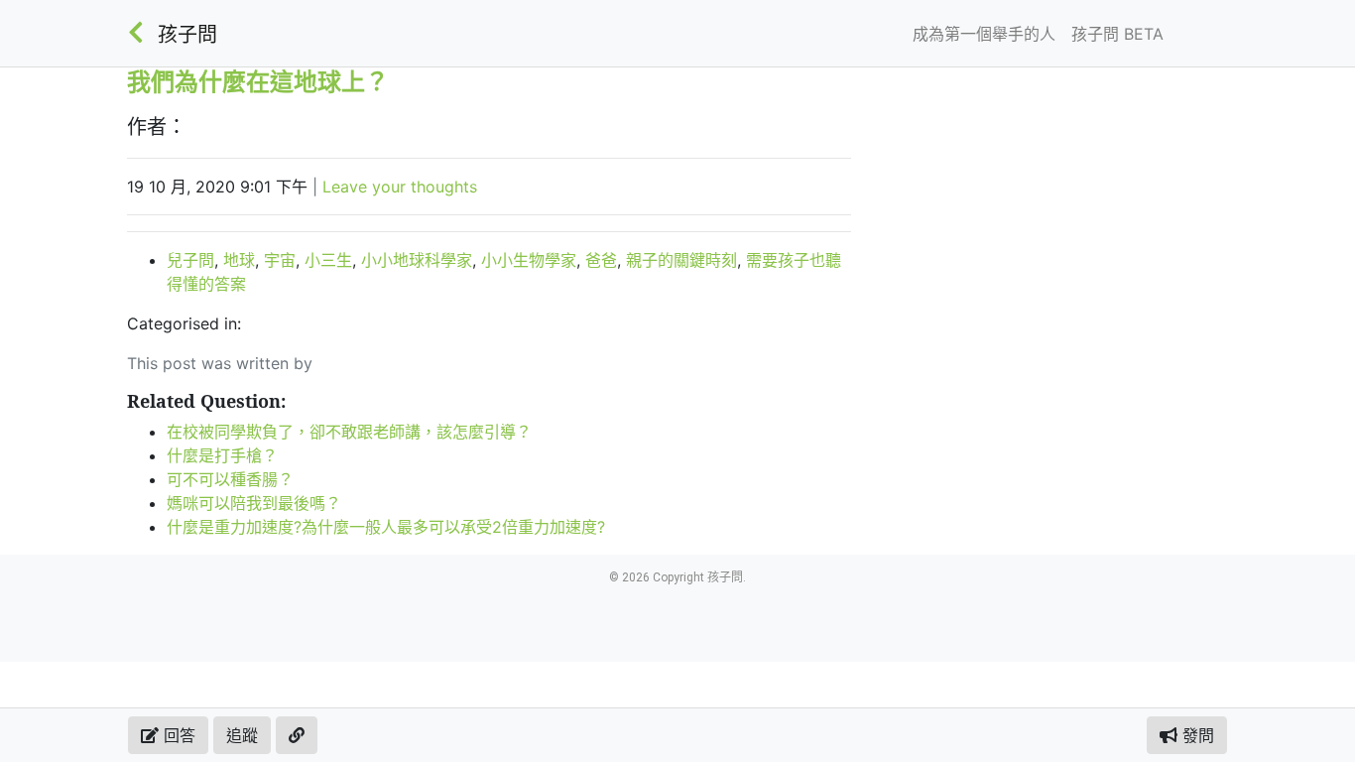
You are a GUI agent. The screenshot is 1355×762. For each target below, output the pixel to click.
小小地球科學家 (416, 260)
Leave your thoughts (399, 186)
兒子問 (190, 260)
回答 (177, 735)
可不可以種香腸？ (230, 479)
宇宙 (280, 260)
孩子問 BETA (1117, 34)
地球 (239, 260)
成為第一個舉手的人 (984, 34)
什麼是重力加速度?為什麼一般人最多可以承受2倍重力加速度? (386, 527)
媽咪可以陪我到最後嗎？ (254, 503)
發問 (1195, 735)
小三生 (328, 260)
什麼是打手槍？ (222, 455)
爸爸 (601, 260)
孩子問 (187, 35)
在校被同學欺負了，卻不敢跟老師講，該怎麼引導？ (349, 432)
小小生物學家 (528, 260)
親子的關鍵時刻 (681, 260)
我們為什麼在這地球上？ (258, 80)
